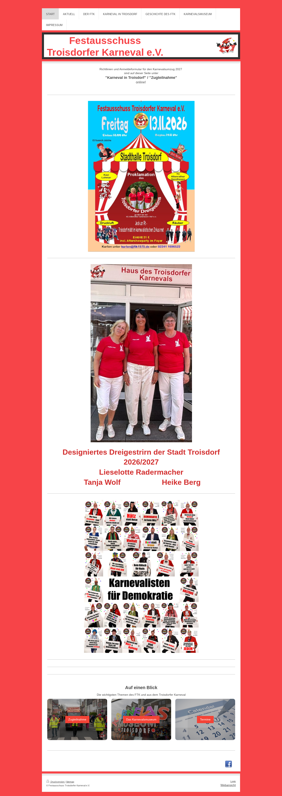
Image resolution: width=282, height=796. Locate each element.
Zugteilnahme (77, 719)
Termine (205, 719)
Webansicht (228, 785)
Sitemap (70, 782)
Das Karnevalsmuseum (141, 719)
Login (233, 781)
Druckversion (57, 782)
